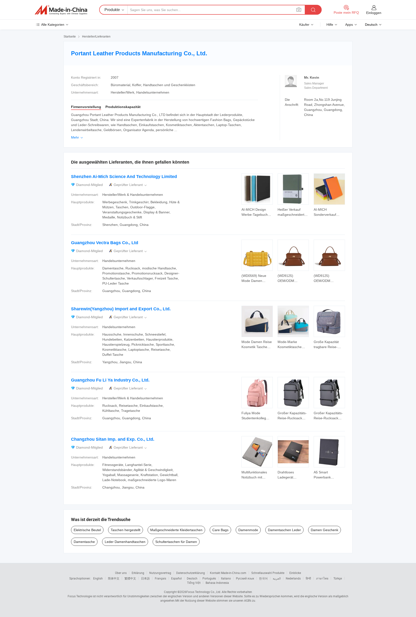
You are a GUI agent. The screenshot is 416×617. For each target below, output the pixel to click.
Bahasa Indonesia (217, 583)
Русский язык (245, 578)
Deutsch (192, 578)
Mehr (77, 137)
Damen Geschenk (324, 530)
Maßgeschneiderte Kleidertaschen (176, 530)
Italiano (226, 578)
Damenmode (248, 530)
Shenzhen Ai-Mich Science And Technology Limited (124, 176)
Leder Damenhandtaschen (125, 542)
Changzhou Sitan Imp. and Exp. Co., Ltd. (112, 439)
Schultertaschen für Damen (176, 542)
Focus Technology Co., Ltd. (203, 592)
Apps (349, 24)
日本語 (145, 578)
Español (176, 578)
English (98, 578)
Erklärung (138, 573)
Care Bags (220, 530)
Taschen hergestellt (125, 530)
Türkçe (337, 578)
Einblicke (295, 573)
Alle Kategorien (52, 24)
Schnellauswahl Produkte (267, 573)
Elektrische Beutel (87, 530)
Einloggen (373, 13)
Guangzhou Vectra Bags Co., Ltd (104, 242)
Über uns (121, 573)
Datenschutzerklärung (190, 573)
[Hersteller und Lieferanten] (61, 10)
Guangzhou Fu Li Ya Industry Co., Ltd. (110, 380)
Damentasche (84, 542)
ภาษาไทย (322, 578)
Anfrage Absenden (257, 211)
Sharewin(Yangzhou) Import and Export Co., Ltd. (121, 308)
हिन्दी (308, 578)
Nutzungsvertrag (160, 573)
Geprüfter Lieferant (131, 185)
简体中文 (113, 578)
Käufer (304, 24)
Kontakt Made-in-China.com (228, 573)
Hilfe (329, 24)
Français (160, 578)
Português (209, 578)
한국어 (263, 578)
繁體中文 (130, 578)
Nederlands (293, 578)
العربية (277, 578)
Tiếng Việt (194, 583)
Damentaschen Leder (284, 530)
